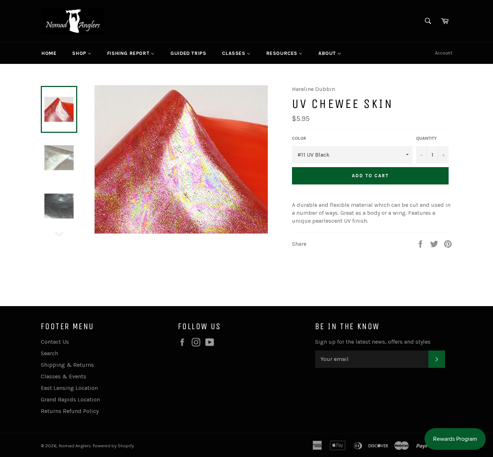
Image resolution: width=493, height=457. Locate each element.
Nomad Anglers (75, 445)
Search (49, 353)
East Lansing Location (69, 387)
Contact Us (55, 341)
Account (443, 53)
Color (299, 138)
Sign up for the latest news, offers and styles (373, 341)
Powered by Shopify (113, 445)
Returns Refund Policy (70, 411)
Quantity (426, 138)
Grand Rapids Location (70, 399)
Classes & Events (63, 376)
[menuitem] (49, 53)
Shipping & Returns (67, 364)
